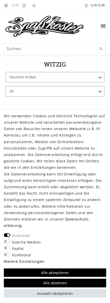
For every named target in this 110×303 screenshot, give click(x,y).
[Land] (7, 5)
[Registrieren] (33, 5)
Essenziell (21, 235)
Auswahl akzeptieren (55, 293)
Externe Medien (26, 242)
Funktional (21, 255)
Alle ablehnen (55, 282)
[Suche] (101, 49)
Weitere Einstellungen (24, 261)
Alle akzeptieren (55, 272)
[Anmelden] (24, 5)
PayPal (18, 248)
